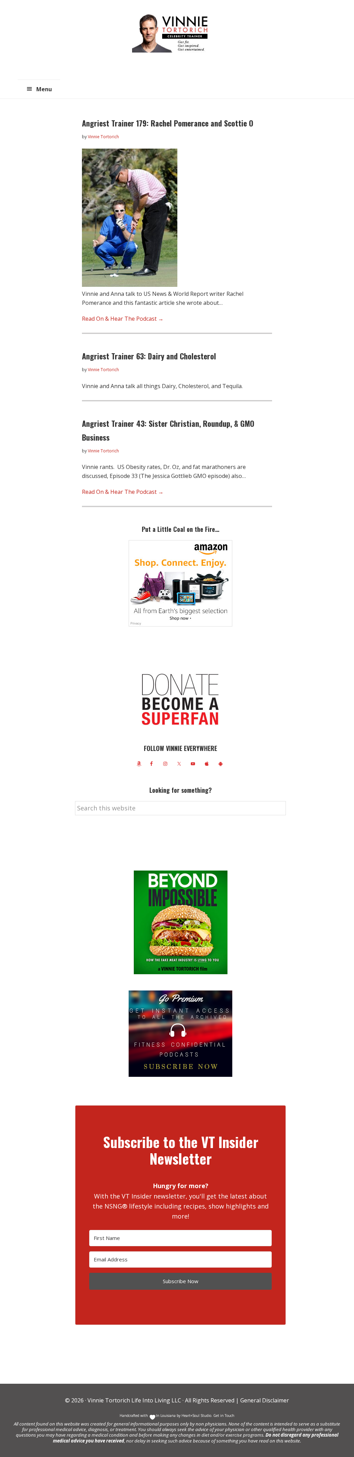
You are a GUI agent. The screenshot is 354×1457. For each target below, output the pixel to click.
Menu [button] (44, 89)
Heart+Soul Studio (195, 1415)
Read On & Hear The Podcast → (123, 318)
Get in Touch (223, 1415)
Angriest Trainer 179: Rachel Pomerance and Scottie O (167, 123)
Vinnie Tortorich (172, 33)
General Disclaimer (264, 1400)
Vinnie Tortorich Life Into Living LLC (134, 1400)
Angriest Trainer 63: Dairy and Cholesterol (149, 355)
